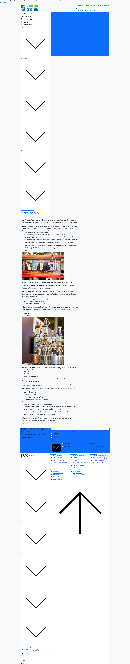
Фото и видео (56, 47)
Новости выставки (58, 42)
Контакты (55, 21)
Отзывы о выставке (58, 16)
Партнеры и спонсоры (59, 18)
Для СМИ (55, 49)
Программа (24, 151)
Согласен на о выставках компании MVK (83, 447)
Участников (56, 435)
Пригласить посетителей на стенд (62, 29)
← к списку (25, 423)
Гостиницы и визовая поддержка (61, 30)
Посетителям (24, 89)
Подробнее (63, 1)
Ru (76, 8)
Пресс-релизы (57, 45)
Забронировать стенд (59, 24)
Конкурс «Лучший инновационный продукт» (65, 55)
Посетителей (56, 433)
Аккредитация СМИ (58, 50)
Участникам (24, 58)
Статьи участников (58, 44)
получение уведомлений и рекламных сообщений (83, 446)
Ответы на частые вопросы (60, 19)
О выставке (24, 27)
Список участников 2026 (59, 15)
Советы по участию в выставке (61, 27)
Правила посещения (58, 38)
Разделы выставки (58, 13)
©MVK (22, 655)
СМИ (54, 437)
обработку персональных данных (79, 443)
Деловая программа (58, 53)
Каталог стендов (57, 25)
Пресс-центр (24, 120)
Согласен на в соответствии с (83, 444)
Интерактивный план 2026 (60, 36)
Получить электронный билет (61, 33)
